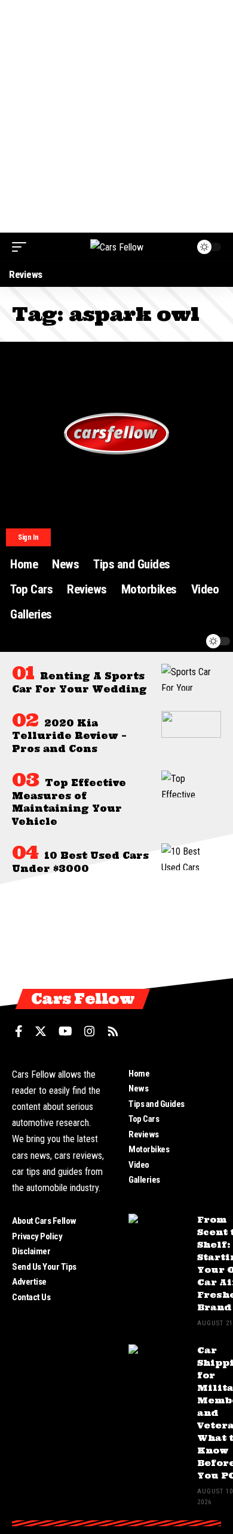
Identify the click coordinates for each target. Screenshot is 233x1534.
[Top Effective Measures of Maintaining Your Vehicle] (191, 784)
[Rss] (113, 1031)
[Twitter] (41, 1031)
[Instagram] (89, 1031)
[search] (167, 641)
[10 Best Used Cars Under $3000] (191, 856)
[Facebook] (19, 1031)
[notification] (189, 641)
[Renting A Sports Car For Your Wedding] (191, 677)
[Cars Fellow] (116, 247)
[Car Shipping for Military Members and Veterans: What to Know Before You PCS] (158, 1366)
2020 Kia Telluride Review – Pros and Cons (69, 736)
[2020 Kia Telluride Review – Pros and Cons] (191, 724)
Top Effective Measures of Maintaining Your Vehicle (69, 802)
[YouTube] (65, 1031)
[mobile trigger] (22, 247)
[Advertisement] (116, 116)
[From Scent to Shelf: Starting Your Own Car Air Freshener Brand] (158, 1236)
